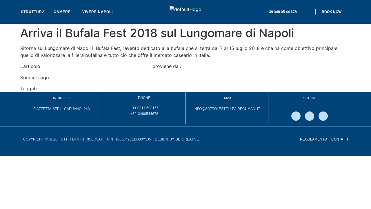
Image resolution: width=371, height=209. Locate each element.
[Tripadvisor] (323, 116)
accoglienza (53, 88)
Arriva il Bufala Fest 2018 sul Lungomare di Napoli (96, 66)
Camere (62, 12)
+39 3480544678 (144, 114)
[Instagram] (309, 116)
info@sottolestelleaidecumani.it (227, 109)
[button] (63, 12)
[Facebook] (296, 116)
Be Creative (187, 139)
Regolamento (313, 139)
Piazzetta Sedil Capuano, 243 (61, 109)
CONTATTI (339, 139)
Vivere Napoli (97, 12)
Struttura (33, 12)
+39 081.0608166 (144, 108)
